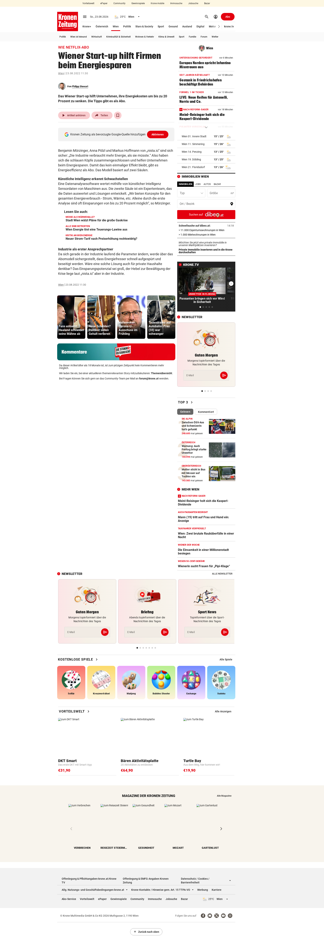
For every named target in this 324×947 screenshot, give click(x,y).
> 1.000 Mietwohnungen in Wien (206, 234)
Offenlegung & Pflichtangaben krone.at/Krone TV (89, 880)
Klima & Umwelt (166, 36)
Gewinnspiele (138, 3)
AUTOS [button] (207, 184)
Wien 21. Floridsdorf (193, 167)
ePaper (103, 3)
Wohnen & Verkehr (144, 36)
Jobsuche (193, 3)
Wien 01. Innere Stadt (194, 136)
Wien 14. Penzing (192, 151)
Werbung (202, 889)
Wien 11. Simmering (193, 144)
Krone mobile (157, 3)
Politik (127, 26)
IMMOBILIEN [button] (185, 184)
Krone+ (86, 26)
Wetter (215, 36)
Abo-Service (69, 898)
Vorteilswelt (88, 3)
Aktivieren (158, 134)
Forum (204, 36)
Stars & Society (144, 26)
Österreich (102, 26)
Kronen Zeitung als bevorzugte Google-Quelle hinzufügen (117, 134)
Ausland (187, 26)
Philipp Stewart (80, 86)
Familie (192, 36)
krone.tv (229, 26)
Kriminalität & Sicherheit (118, 36)
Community (119, 3)
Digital (200, 26)
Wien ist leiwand (78, 36)
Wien (116, 26)
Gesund (173, 26)
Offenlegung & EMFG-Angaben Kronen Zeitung (146, 880)
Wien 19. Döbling (191, 159)
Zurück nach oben (146, 932)
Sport (161, 26)
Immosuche (176, 3)
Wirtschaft (96, 36)
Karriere (216, 889)
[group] (71, 317)
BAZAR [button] (217, 184)
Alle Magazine (224, 796)
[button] (219, 26)
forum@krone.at (149, 378)
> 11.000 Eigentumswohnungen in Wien (206, 230)
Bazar (207, 3)
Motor (212, 26)
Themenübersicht (161, 373)
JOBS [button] (198, 184)
